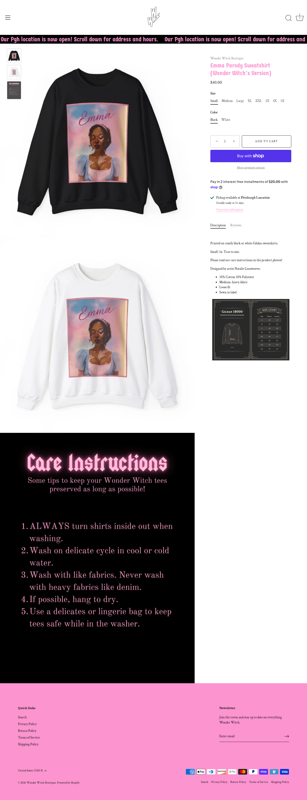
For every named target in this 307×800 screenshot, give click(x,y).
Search (22, 717)
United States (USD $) (30, 770)
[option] (14, 56)
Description (218, 225)
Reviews (235, 225)
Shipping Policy (28, 744)
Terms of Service (29, 737)
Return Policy (27, 731)
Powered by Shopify (68, 782)
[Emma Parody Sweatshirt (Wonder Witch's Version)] (14, 56)
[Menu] (8, 17)
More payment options (251, 168)
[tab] (220, 225)
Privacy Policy (27, 724)
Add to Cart (266, 141)
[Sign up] (287, 736)
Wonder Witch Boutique (226, 58)
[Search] (289, 18)
